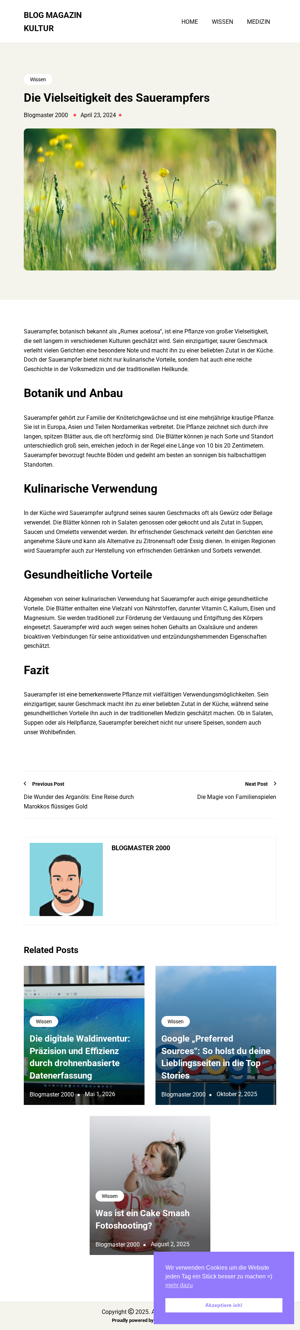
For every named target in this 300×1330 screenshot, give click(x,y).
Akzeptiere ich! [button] (224, 1305)
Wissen (222, 22)
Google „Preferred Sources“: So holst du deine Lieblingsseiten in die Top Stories (215, 1057)
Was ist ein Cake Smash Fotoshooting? (142, 1219)
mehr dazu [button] (179, 1285)
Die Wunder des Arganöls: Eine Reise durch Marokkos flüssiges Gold (79, 801)
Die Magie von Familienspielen (236, 796)
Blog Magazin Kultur (53, 21)
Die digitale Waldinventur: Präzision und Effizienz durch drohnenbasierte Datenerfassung (80, 1057)
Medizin (258, 22)
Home (189, 22)
